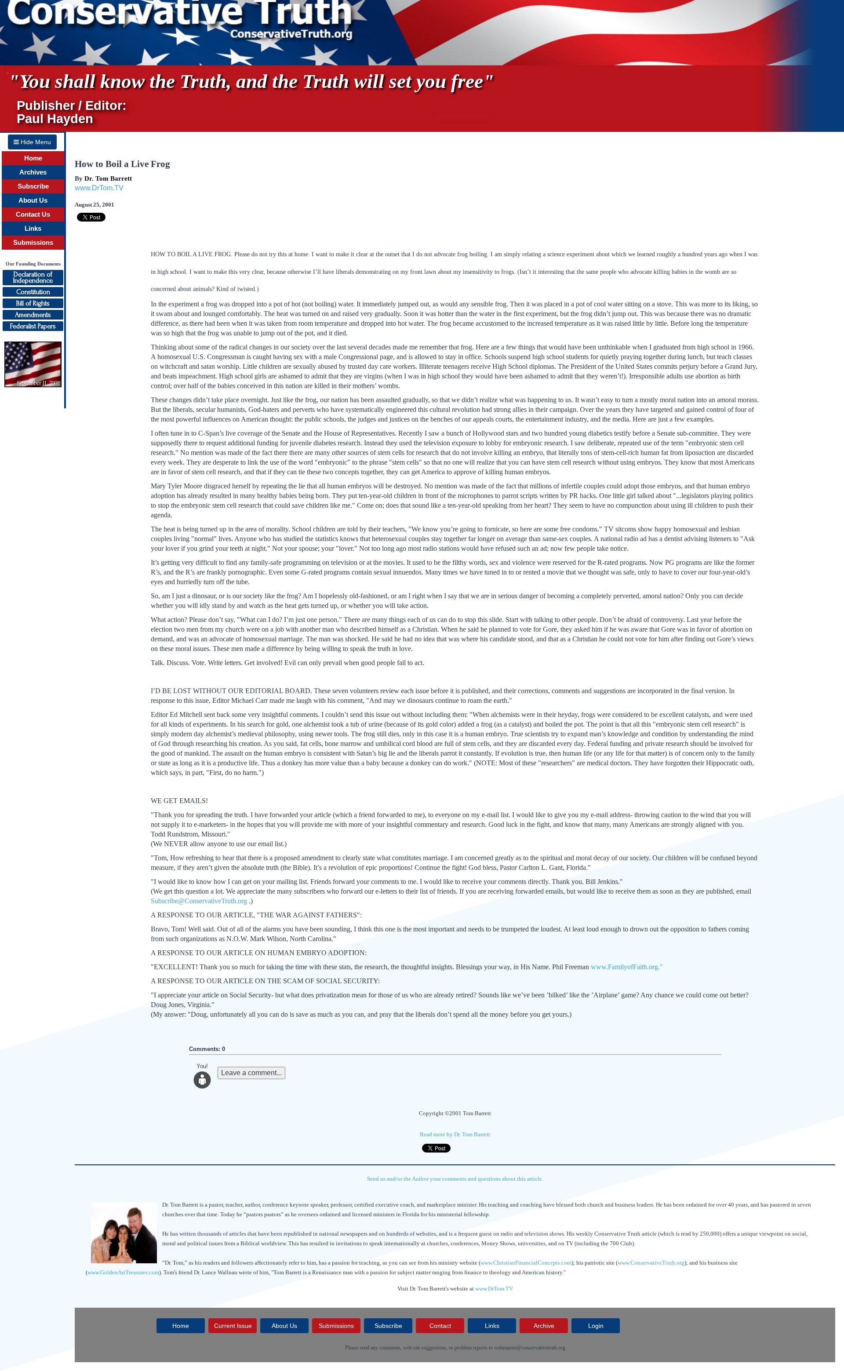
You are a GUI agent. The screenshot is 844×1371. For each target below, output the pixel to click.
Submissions (33, 242)
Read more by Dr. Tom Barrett (455, 1134)
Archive (544, 1325)
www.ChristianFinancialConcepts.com (525, 1262)
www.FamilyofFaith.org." (627, 967)
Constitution (33, 292)
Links (33, 228)
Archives (33, 172)
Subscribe (33, 186)
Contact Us (33, 214)
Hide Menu (35, 141)
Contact (440, 1325)
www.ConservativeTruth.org (651, 1262)
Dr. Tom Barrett (108, 178)
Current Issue (233, 1325)
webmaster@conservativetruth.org (529, 1348)
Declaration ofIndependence (33, 277)
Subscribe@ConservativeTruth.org (199, 901)
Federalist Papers (33, 326)
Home (33, 158)
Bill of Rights (33, 303)
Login (596, 1325)
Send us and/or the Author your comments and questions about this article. (455, 1178)
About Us (32, 200)
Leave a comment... (251, 1072)
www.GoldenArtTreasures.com (123, 1272)
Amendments (33, 315)
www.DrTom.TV (99, 188)
